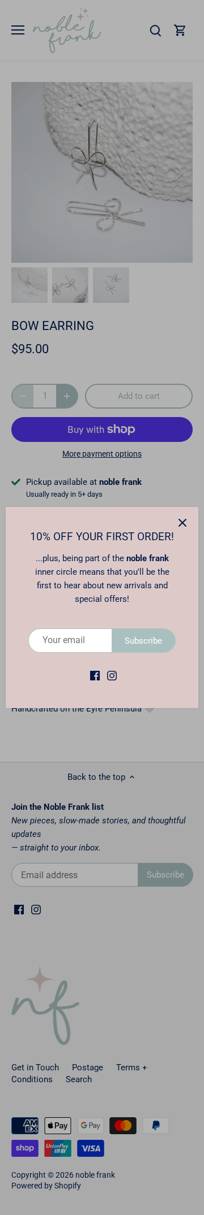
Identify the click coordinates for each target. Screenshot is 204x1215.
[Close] (182, 522)
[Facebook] (95, 676)
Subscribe (143, 641)
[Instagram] (112, 676)
